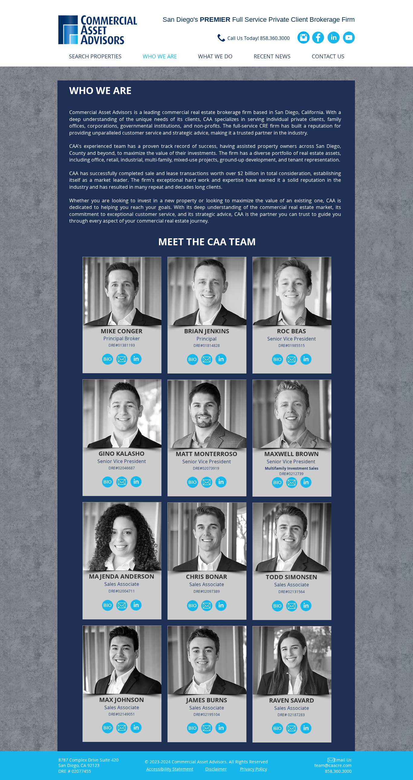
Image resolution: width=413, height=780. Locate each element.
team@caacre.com (333, 765)
